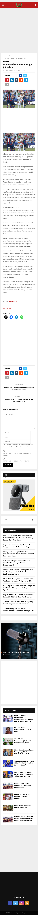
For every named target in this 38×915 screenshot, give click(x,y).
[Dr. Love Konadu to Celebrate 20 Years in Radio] (8, 730)
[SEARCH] (32, 520)
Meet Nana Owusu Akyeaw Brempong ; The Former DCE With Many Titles (24, 752)
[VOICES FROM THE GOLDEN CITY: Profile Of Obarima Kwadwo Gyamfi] (8, 763)
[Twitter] (15, 903)
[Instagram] (21, 903)
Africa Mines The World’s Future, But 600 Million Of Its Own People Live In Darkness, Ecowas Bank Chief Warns (18, 538)
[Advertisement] (19, 29)
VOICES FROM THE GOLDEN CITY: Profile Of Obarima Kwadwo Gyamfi (24, 763)
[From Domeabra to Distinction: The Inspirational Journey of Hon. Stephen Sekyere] (8, 718)
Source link (7, 309)
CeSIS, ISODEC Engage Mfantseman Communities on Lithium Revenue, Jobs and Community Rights (18, 554)
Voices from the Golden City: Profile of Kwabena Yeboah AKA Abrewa (23, 774)
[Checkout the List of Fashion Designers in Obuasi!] (8, 797)
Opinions (6, 61)
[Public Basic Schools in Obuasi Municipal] (8, 808)
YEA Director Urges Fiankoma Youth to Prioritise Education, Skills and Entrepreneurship (16, 563)
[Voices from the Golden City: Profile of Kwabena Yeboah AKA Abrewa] (8, 774)
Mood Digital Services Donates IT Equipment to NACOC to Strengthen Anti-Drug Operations (19, 588)
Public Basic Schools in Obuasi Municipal (22, 806)
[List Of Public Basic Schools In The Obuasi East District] (8, 785)
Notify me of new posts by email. (16, 461)
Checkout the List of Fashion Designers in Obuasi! (22, 796)
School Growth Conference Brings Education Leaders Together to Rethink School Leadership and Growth (18, 572)
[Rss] (27, 903)
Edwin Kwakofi (9, 70)
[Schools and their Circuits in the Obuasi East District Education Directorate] (8, 819)
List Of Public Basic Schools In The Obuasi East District (22, 785)
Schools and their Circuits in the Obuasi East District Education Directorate (24, 818)
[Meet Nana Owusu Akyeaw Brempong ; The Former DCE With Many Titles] (8, 752)
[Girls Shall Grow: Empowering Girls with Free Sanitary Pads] (8, 741)
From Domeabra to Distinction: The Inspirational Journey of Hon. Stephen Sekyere (23, 718)
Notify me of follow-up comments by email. (18, 454)
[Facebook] (10, 903)
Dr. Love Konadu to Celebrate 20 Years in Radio (22, 729)
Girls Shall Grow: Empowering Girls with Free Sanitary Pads (22, 741)
